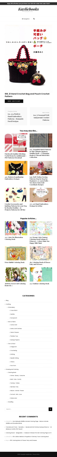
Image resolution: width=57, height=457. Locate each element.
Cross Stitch (13, 310)
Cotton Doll (13, 325)
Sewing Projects (15, 340)
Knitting (12, 354)
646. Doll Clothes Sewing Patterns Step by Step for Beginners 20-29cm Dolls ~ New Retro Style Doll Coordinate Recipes (39, 181)
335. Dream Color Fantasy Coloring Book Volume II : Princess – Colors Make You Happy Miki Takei (39, 240)
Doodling (10, 402)
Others (12, 362)
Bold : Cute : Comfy (15, 379)
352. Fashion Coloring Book (39, 284)
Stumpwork (13, 318)
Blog (7, 300)
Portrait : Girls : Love (16, 394)
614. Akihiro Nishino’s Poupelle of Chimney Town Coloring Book (31, 436)
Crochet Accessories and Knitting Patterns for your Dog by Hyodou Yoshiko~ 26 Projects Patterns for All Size (16, 207)
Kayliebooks (28, 8)
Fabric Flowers (14, 332)
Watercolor (13, 398)
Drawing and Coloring (12, 369)
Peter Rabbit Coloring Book (14, 262)
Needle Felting (14, 358)
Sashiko (12, 314)
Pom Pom (13, 365)
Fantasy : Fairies (15, 383)
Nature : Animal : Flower (17, 390)
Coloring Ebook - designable (14, 433)
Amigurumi (13, 347)
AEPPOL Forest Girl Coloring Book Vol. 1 (15, 285)
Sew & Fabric (12, 322)
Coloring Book (12, 372)
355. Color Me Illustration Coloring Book (14, 238)
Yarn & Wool (11, 343)
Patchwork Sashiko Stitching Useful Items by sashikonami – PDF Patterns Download (15, 156)
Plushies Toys (14, 336)
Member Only (14, 387)
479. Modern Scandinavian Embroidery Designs (14, 178)
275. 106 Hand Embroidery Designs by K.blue (39, 205)
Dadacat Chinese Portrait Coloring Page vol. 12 (37, 433)
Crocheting (13, 350)
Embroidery (11, 307)
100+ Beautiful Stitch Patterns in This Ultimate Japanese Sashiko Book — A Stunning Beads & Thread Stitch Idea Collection (40, 153)
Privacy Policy (36, 454)
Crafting (8, 304)
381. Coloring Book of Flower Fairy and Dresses (40, 263)
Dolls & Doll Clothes (16, 328)
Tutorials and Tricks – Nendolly (15, 427)
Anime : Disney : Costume (17, 375)
